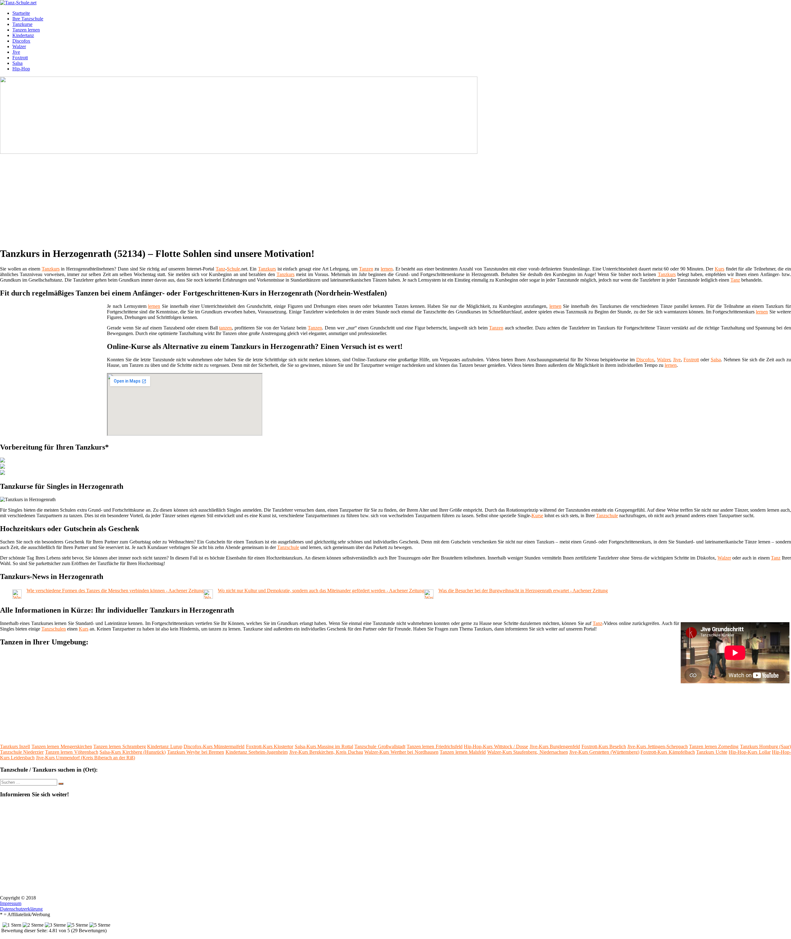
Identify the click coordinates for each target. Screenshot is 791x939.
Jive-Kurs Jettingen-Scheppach (657, 746)
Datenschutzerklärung (21, 909)
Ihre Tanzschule (27, 18)
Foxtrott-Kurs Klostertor (269, 746)
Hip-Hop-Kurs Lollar (749, 752)
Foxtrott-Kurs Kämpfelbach (668, 752)
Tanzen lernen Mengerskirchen (62, 746)
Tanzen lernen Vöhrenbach (71, 752)
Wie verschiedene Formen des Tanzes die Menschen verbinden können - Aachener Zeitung (115, 590)
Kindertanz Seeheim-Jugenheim (257, 752)
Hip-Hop (21, 68)
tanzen (225, 327)
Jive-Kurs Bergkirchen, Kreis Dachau (326, 752)
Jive (16, 52)
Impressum (10, 903)
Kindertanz (23, 35)
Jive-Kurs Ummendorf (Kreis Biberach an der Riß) (85, 757)
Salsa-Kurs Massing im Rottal (324, 746)
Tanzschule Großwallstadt (379, 746)
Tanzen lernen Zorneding (713, 746)
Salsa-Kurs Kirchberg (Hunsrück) (132, 752)
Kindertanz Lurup (164, 746)
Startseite (21, 13)
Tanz (220, 268)
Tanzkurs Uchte (711, 752)
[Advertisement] (190, 198)
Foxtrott (20, 57)
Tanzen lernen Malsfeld (463, 752)
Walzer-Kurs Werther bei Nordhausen (401, 752)
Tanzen (366, 268)
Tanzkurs (51, 268)
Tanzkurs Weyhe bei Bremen (195, 752)
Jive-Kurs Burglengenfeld (555, 746)
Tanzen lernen (26, 29)
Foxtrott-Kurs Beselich (604, 746)
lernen (387, 268)
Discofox (21, 41)
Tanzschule (607, 515)
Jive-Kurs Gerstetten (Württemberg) (604, 752)
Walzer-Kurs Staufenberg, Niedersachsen (527, 752)
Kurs (719, 268)
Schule (233, 268)
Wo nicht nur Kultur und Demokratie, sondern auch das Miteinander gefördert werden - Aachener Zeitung (321, 590)
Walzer (19, 46)
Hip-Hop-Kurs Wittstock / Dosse (496, 746)
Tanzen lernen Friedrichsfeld (435, 746)
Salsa (17, 63)
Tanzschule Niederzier (22, 752)
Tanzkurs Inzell (15, 746)
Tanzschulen (53, 628)
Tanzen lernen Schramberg (119, 746)
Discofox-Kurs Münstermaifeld (214, 746)
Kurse (537, 515)
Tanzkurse (22, 24)
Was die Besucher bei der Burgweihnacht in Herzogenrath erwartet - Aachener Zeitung (523, 590)
